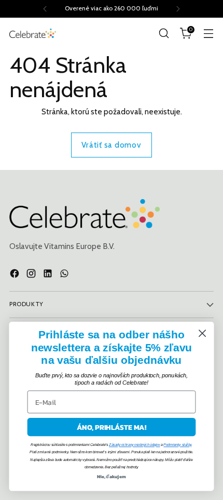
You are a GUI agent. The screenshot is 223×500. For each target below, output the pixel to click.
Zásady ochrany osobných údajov (134, 445)
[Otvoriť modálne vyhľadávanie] (163, 33)
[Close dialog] (202, 333)
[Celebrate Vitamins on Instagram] (32, 275)
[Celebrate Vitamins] (32, 33)
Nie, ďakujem (111, 476)
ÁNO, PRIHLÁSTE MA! (111, 427)
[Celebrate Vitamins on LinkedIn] (49, 275)
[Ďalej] (177, 9)
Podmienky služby (177, 445)
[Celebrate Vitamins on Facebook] (15, 275)
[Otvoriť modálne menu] (208, 33)
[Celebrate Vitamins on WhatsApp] (65, 275)
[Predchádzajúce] (45, 9)
